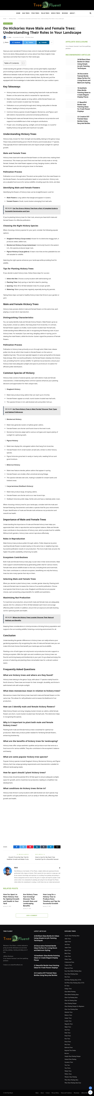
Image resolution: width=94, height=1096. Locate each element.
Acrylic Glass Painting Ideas (72, 936)
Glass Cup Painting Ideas (71, 997)
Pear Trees (67, 1038)
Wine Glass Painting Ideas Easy (73, 1083)
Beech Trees (68, 950)
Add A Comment (31, 915)
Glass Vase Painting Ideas (71, 1009)
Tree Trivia (67, 1068)
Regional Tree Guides (70, 1050)
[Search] (90, 13)
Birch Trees (55, 13)
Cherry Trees (68, 959)
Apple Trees (68, 941)
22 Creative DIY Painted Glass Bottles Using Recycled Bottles (83, 120)
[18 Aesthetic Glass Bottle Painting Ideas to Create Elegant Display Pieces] (71, 90)
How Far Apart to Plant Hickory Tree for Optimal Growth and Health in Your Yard (11, 899)
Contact (48, 1093)
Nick (10, 37)
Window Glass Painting (71, 1077)
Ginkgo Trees (68, 988)
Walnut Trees (68, 1071)
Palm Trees (45, 13)
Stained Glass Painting (70, 1059)
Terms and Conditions (66, 1093)
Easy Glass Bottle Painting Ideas (73, 971)
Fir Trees (67, 986)
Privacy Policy (55, 1093)
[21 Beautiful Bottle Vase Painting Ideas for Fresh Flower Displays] (71, 104)
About (72, 13)
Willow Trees (68, 1074)
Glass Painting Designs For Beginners (74, 1006)
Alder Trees (68, 938)
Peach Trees (68, 1036)
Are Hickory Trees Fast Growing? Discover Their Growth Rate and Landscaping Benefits (30, 900)
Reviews (65, 13)
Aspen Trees (68, 947)
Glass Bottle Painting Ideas (72, 994)
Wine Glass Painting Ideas (71, 1080)
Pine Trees (35, 13)
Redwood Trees (69, 1047)
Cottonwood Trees (69, 962)
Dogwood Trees (69, 968)
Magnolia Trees (69, 1024)
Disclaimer (76, 1093)
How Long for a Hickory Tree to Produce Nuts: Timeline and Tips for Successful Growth (51, 899)
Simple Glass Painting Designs (73, 1056)
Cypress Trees (68, 965)
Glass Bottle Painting (70, 991)
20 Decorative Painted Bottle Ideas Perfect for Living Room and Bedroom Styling (83, 78)
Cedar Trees (68, 956)
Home (18, 13)
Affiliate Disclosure (86, 1093)
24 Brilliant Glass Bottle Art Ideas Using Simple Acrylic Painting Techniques (83, 63)
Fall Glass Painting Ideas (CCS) (73, 980)
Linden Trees (68, 1021)
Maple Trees (68, 1027)
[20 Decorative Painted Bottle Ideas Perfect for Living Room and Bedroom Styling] (71, 75)
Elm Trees (67, 977)
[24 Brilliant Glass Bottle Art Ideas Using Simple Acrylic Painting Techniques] (71, 61)
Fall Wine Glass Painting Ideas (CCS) (74, 983)
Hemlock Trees (68, 1012)
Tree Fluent (10, 1093)
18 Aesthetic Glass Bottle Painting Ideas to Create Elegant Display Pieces (84, 92)
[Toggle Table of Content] (22, 63)
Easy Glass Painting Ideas (71, 974)
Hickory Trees (8, 23)
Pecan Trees (68, 1041)
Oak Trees (25, 13)
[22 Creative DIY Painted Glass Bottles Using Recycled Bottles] (71, 118)
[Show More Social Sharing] (51, 42)
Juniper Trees (68, 1018)
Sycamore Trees (69, 1062)
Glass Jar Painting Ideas (71, 1000)
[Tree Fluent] (47, 5)
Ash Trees (67, 944)
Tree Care (67, 1065)
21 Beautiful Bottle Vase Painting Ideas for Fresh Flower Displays (83, 106)
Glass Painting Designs (70, 1003)
